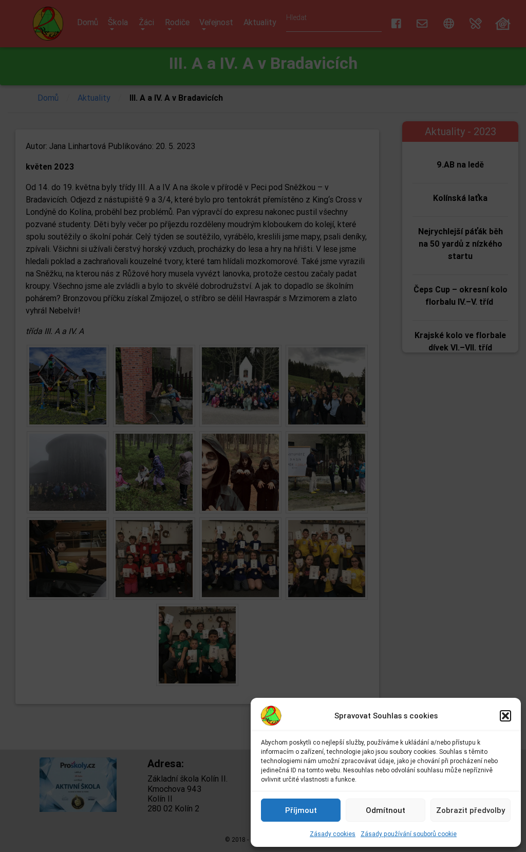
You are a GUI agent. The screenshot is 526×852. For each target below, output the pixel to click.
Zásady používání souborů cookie (409, 834)
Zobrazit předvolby (470, 810)
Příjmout (301, 810)
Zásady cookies (332, 834)
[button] (505, 716)
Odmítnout (385, 810)
